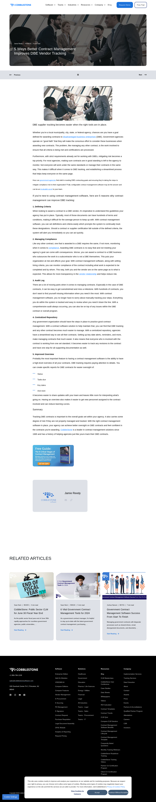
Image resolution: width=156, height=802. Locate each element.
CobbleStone (66, 430)
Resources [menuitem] (105, 669)
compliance (54, 248)
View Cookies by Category (77, 792)
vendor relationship (88, 274)
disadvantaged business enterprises (79, 137)
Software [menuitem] (58, 669)
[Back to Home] (20, 5)
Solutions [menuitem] (82, 669)
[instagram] (15, 695)
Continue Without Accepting (118, 792)
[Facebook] (23, 695)
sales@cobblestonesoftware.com (21, 681)
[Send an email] (67, 500)
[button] (149, 795)
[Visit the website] (70, 500)
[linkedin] (11, 695)
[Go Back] (78, 74)
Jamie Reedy (18, 43)
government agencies (48, 180)
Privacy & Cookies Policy (116, 787)
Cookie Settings (10, 797)
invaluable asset (46, 189)
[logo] (23, 669)
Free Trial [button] (140, 5)
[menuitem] (54, 5)
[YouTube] (19, 695)
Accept (97, 792)
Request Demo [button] (125, 5)
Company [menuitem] (127, 669)
